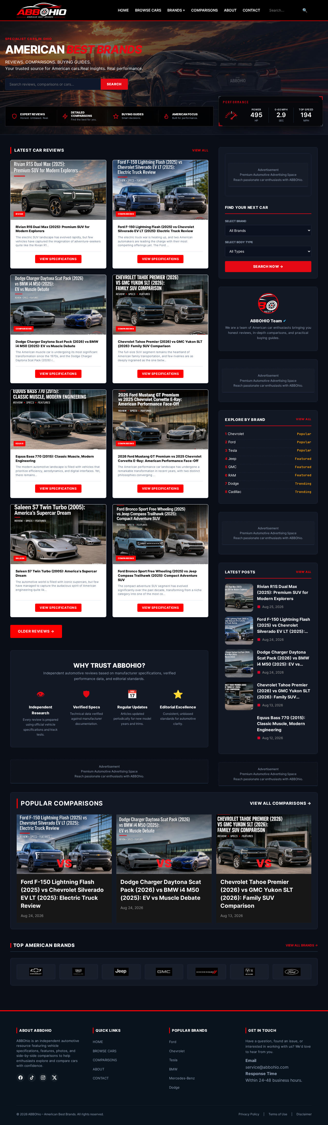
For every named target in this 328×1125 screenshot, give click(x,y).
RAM (232, 475)
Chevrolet (236, 434)
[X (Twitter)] (54, 1078)
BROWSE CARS (148, 10)
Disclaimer (304, 1114)
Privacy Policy (249, 1114)
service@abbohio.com (267, 1067)
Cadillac (234, 492)
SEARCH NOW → (268, 266)
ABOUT (230, 10)
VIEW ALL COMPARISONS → (280, 803)
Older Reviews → (36, 631)
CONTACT (251, 10)
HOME (123, 10)
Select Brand (235, 221)
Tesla (232, 450)
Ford (231, 442)
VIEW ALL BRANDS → (302, 945)
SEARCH (114, 84)
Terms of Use (278, 1114)
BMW (173, 1069)
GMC (232, 467)
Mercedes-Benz (182, 1078)
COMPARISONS (204, 10)
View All (200, 150)
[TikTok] (32, 1078)
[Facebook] (20, 1078)
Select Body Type (239, 242)
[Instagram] (43, 1078)
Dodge (233, 483)
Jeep (232, 459)
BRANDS (176, 10)
